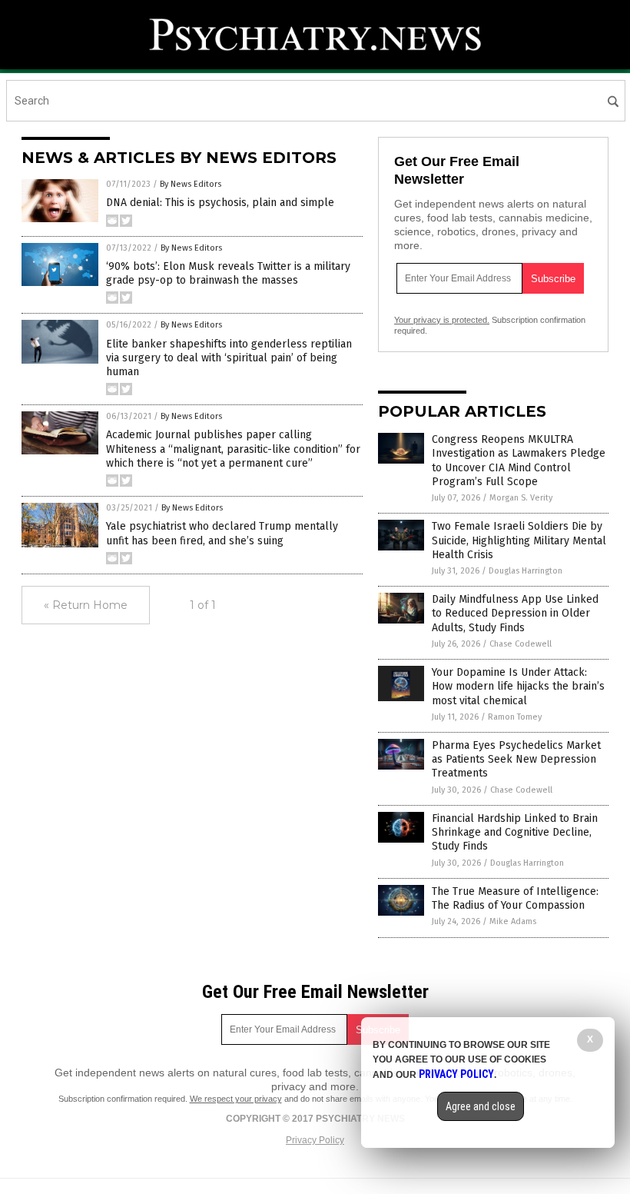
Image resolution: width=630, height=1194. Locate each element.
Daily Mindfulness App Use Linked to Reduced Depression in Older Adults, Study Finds (515, 613)
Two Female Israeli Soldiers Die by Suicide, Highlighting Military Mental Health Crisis (519, 540)
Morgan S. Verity (520, 498)
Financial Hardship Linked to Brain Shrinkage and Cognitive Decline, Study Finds (515, 832)
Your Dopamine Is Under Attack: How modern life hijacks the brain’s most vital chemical (518, 686)
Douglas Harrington (525, 571)
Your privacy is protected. (441, 319)
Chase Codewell (520, 644)
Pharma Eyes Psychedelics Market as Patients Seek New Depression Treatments (516, 759)
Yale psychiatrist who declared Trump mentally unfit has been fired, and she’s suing (222, 533)
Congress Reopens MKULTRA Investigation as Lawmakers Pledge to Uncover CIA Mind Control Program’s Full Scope (518, 460)
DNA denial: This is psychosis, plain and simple (220, 202)
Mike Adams (512, 921)
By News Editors (190, 184)
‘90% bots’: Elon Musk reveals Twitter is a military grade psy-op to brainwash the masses (228, 273)
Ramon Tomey (515, 717)
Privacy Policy (315, 1140)
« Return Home (86, 605)
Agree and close (481, 1106)
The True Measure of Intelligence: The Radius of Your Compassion (515, 898)
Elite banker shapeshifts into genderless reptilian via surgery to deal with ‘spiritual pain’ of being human (229, 358)
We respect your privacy (236, 1098)
